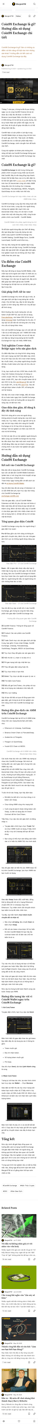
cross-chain (21, 181)
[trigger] (34, 4)
